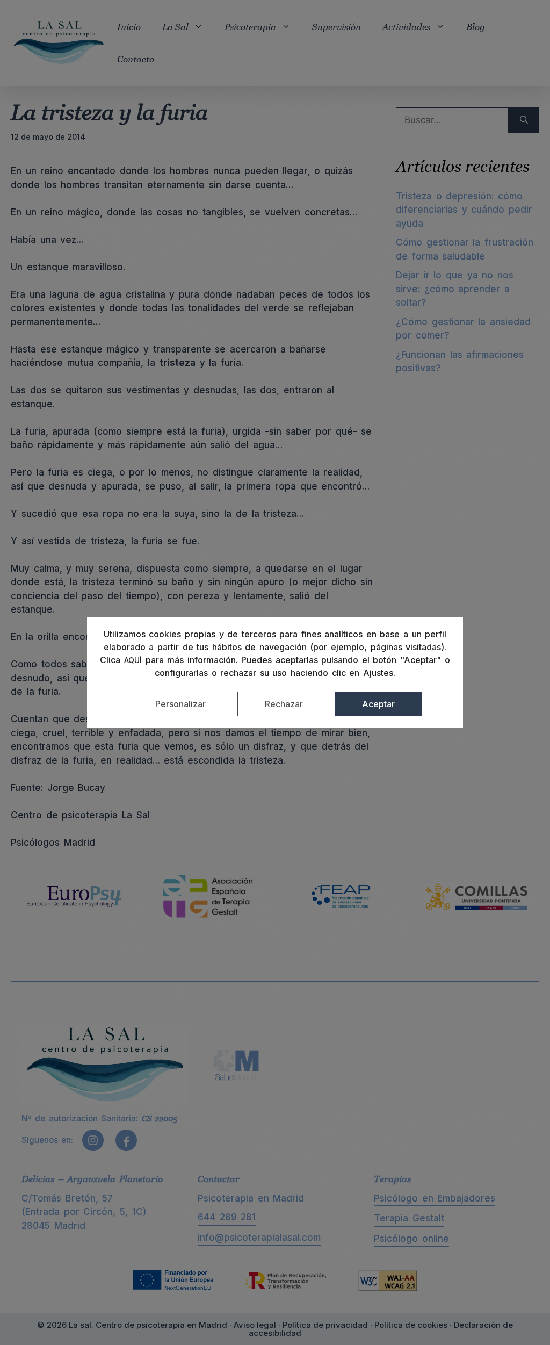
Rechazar (284, 704)
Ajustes (378, 672)
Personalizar (180, 704)
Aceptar (378, 704)
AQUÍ (133, 660)
